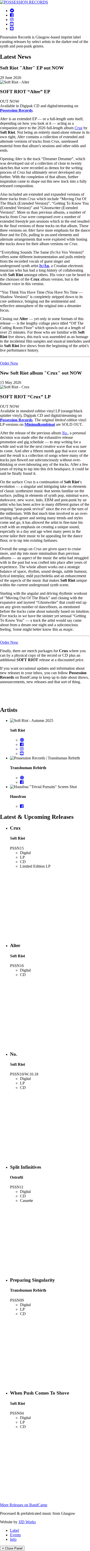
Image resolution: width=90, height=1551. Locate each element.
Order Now (9, 363)
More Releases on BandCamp (23, 1505)
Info (13, 1539)
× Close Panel (12, 1548)
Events (15, 1535)
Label (14, 1530)
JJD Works (27, 1522)
